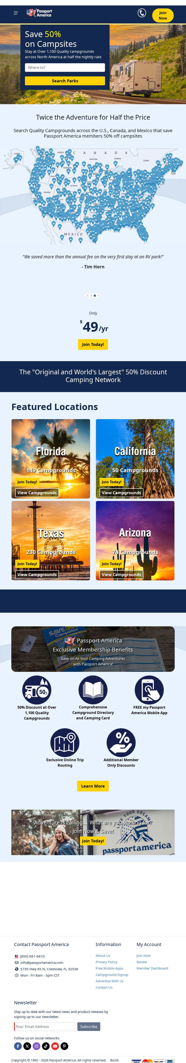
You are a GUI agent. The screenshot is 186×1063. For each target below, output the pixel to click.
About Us (103, 955)
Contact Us (104, 987)
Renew (142, 962)
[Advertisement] (93, 894)
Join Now (144, 955)
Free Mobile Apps (109, 968)
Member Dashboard (152, 968)
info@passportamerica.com (41, 962)
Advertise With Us (110, 981)
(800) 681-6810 (32, 956)
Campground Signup (112, 974)
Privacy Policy (106, 962)
